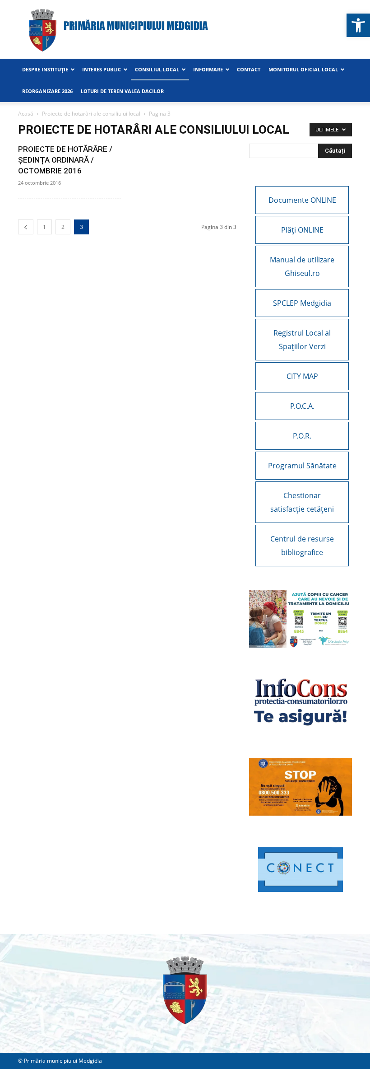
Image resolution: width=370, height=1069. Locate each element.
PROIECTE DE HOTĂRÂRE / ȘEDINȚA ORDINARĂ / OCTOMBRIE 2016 (65, 160)
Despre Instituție (45, 69)
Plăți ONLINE (302, 230)
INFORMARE (208, 69)
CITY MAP (302, 376)
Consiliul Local (157, 69)
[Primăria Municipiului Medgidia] (185, 30)
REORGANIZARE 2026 (47, 91)
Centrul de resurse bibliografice (302, 545)
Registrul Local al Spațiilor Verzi (302, 339)
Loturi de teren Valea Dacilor (122, 91)
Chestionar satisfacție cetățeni (302, 502)
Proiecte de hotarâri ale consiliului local (91, 113)
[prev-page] (25, 226)
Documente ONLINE (302, 200)
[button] (358, 25)
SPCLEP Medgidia (302, 303)
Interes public (101, 69)
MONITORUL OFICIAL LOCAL (303, 69)
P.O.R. (302, 436)
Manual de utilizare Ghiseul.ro (302, 266)
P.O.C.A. (302, 406)
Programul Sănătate (302, 466)
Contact (248, 69)
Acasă (25, 113)
